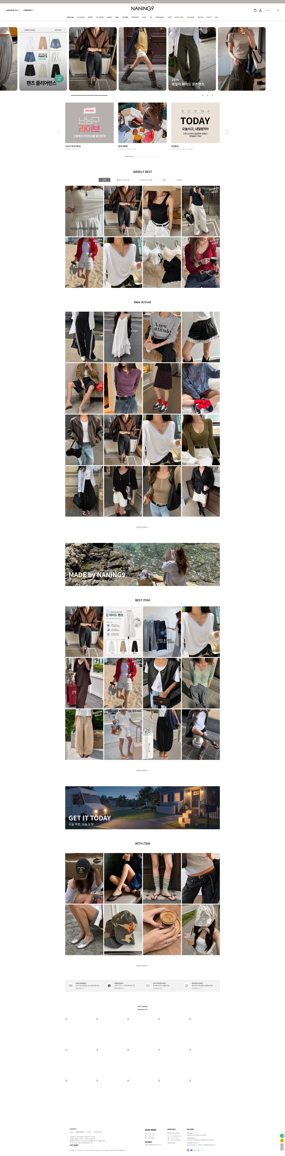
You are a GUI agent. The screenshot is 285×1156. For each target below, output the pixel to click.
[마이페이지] (260, 10)
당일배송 (109, 17)
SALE (216, 17)
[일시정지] (212, 95)
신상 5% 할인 (80, 17)
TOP (151, 17)
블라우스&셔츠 (123, 179)
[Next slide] (207, 95)
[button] (226, 132)
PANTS (170, 17)
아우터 (179, 179)
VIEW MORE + (142, 527)
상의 (104, 179)
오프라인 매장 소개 (98, 1132)
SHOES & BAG (179, 17)
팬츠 (165, 179)
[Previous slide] (203, 95)
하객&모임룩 (135, 17)
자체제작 (90, 17)
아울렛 (117, 17)
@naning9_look (142, 1009)
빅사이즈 (209, 17)
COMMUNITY (28, 10)
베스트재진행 (99, 17)
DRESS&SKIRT (160, 17)
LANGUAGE (12, 10)
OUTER (144, 17)
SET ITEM (200, 17)
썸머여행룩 (125, 17)
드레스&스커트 (146, 179)
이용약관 (89, 1132)
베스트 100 (70, 17)
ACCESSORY (190, 17)
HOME (71, 1132)
